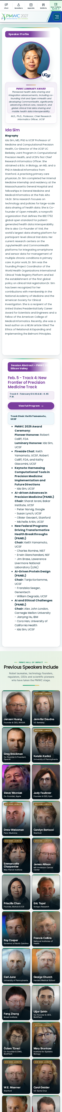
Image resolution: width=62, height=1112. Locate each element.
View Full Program (29, 405)
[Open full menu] (57, 17)
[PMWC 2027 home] (19, 17)
